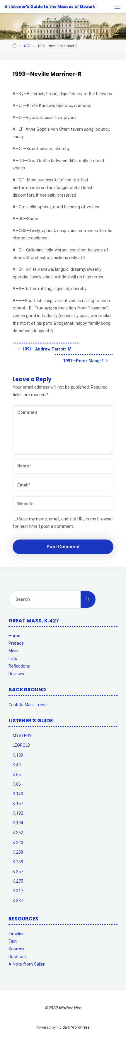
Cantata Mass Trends (28, 704)
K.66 (17, 784)
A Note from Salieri (26, 964)
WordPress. (81, 1027)
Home (14, 635)
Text (12, 941)
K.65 (17, 774)
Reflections (19, 666)
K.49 (17, 765)
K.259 (18, 862)
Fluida (61, 1027)
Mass (13, 651)
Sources (16, 949)
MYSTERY (22, 735)
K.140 (18, 794)
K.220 (18, 842)
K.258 (18, 852)
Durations (17, 956)
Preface (16, 643)
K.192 (18, 813)
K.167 (18, 803)
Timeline (16, 933)
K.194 (18, 823)
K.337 (18, 900)
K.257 (18, 871)
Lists (12, 658)
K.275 (18, 881)
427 (26, 46)
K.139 (18, 755)
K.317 (18, 891)
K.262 (18, 832)
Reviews (16, 673)
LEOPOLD (21, 745)
